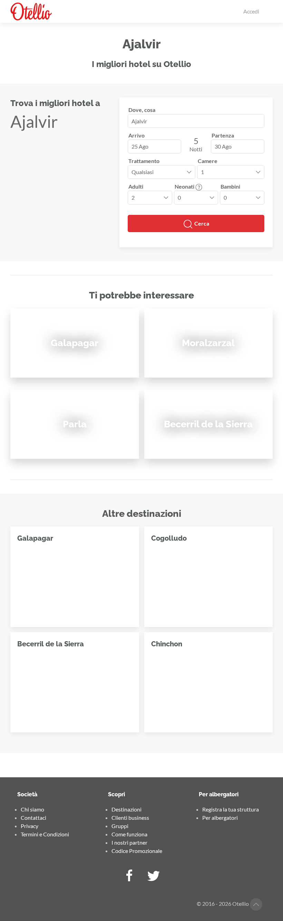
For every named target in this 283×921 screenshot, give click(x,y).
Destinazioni (126, 809)
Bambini (230, 186)
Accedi (251, 11)
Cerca (201, 223)
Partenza (223, 135)
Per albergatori (220, 817)
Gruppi (119, 826)
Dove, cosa (141, 109)
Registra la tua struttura (230, 809)
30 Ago (223, 146)
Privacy (29, 826)
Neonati (185, 186)
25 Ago (139, 146)
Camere (207, 161)
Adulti (135, 186)
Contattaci (33, 817)
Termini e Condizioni (45, 834)
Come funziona (129, 834)
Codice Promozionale (136, 850)
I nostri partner (129, 842)
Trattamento (143, 161)
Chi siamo (32, 809)
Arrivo (136, 135)
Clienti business (130, 817)
